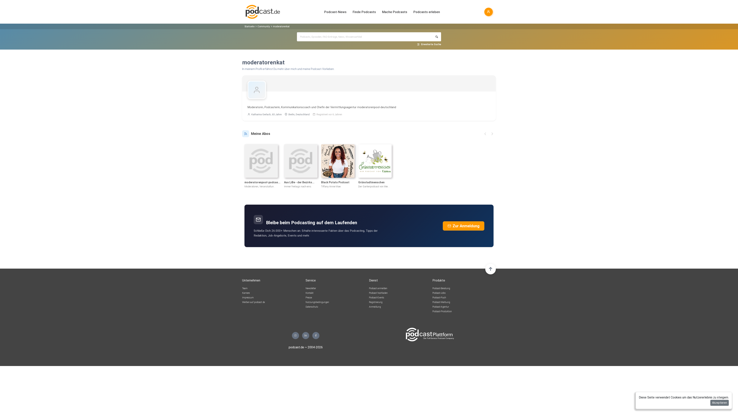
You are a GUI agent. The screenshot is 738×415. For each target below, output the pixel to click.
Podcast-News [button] (335, 12)
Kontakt (309, 293)
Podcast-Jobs (439, 293)
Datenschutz (312, 306)
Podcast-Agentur (440, 306)
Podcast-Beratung (441, 288)
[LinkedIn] (305, 335)
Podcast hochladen (378, 293)
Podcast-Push (439, 297)
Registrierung (375, 302)
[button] (485, 133)
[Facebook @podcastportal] (315, 335)
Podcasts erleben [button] (426, 12)
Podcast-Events (376, 297)
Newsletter (311, 288)
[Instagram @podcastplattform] (295, 335)
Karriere (246, 293)
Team (245, 288)
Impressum (248, 297)
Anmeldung (375, 306)
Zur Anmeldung (466, 226)
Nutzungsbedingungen (317, 302)
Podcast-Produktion (442, 311)
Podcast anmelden (378, 288)
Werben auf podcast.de (253, 302)
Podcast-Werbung (441, 302)
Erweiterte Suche (431, 44)
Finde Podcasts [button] (364, 12)
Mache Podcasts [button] (394, 12)
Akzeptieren (719, 402)
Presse (309, 297)
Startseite (249, 26)
